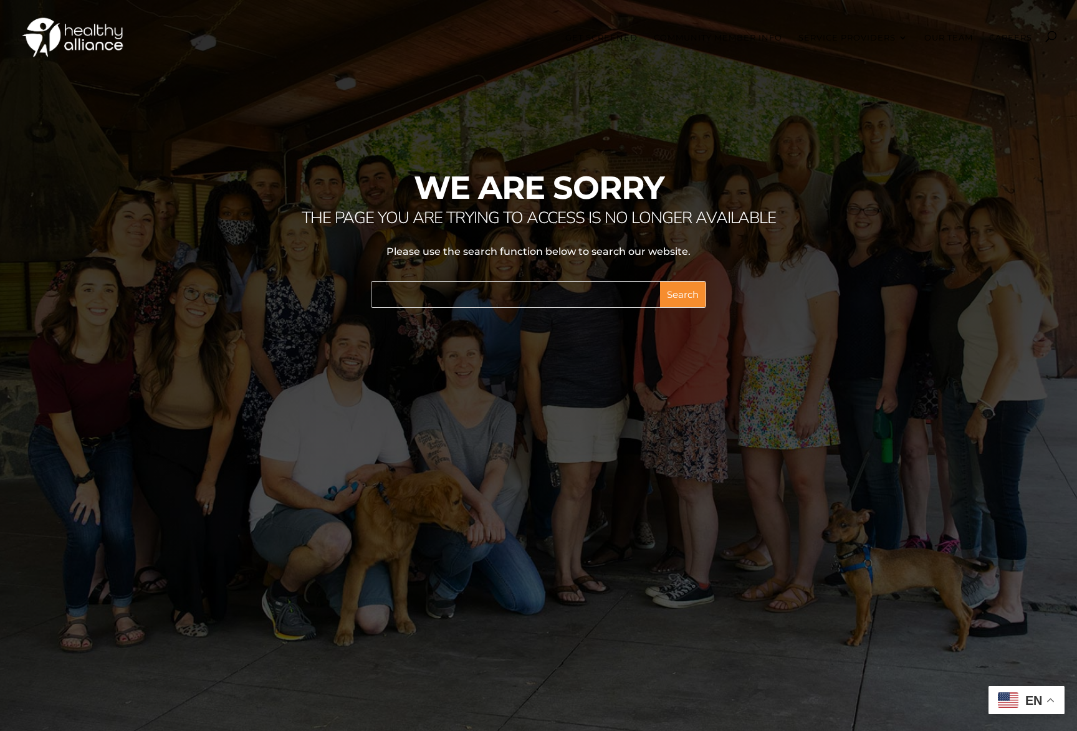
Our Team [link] (948, 37)
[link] (72, 36)
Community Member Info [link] (718, 37)
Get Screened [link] (601, 37)
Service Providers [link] (847, 37)
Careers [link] (1010, 37)
